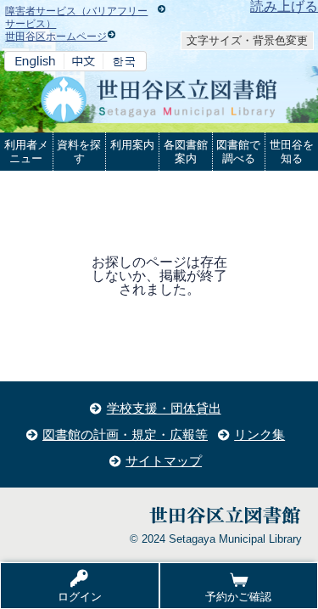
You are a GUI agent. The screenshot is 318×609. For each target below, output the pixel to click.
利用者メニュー (26, 151)
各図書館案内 (186, 151)
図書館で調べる (238, 151)
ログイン (80, 596)
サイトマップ (164, 461)
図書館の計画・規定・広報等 (125, 434)
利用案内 (132, 144)
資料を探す (79, 151)
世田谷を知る (292, 151)
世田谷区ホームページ (56, 36)
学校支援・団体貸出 (164, 408)
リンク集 (259, 434)
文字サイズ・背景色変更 (247, 40)
